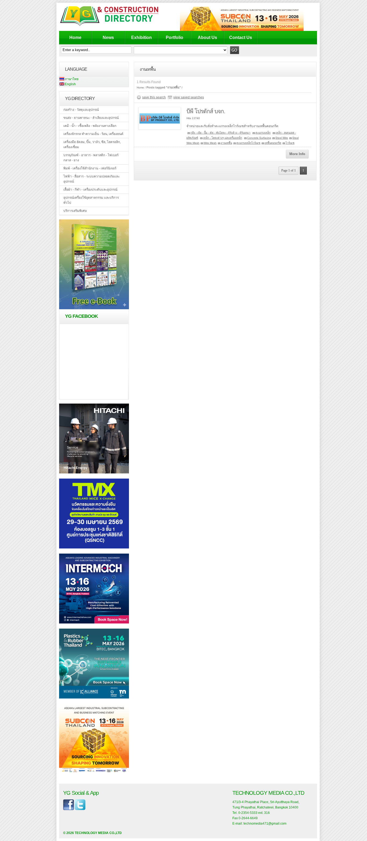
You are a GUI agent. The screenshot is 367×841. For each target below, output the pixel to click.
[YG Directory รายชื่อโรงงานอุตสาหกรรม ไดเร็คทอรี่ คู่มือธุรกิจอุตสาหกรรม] (113, 26)
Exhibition (141, 37)
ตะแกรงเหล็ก (263, 132)
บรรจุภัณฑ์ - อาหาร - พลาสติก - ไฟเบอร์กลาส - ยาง (90, 157)
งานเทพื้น (226, 142)
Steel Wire (281, 137)
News (108, 37)
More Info (297, 154)
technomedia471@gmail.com (264, 823)
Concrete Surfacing (259, 137)
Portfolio (174, 37)
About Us (207, 37)
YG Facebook (81, 316)
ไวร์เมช (290, 142)
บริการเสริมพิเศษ (75, 211)
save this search (154, 97)
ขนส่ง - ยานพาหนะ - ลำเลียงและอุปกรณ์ (91, 118)
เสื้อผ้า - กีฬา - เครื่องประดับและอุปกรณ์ (90, 189)
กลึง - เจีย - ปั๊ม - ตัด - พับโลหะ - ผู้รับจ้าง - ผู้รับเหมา (220, 132)
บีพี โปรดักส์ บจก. (205, 111)
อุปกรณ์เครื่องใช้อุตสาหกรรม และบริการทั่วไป (91, 200)
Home (75, 37)
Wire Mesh (210, 142)
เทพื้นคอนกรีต (273, 142)
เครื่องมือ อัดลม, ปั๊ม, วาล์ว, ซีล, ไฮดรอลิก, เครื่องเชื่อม (92, 144)
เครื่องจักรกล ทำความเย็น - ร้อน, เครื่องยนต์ (93, 134)
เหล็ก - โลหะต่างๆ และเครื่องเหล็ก (222, 137)
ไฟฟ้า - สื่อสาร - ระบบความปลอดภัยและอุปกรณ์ (91, 178)
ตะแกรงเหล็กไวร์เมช (248, 142)
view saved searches (188, 97)
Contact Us (240, 37)
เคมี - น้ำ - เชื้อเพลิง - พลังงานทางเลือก (89, 126)
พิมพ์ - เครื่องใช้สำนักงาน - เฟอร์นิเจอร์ (89, 168)
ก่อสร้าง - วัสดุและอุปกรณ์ (81, 110)
